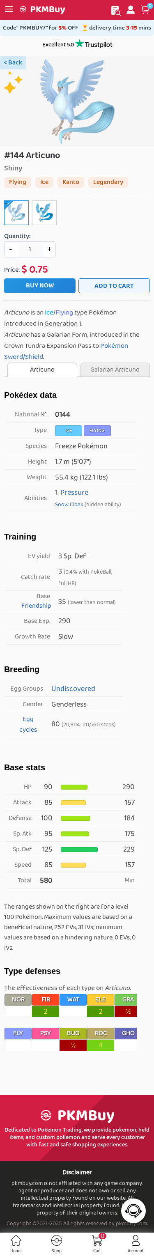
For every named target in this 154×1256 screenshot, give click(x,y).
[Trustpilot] (93, 45)
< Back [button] (13, 62)
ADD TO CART (114, 286)
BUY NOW (40, 285)
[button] (145, 10)
